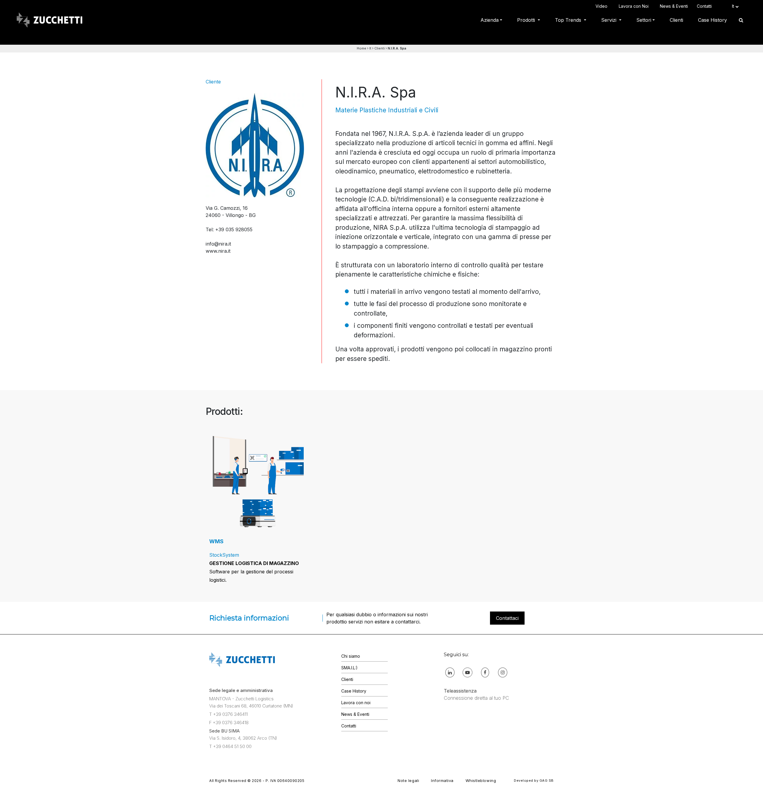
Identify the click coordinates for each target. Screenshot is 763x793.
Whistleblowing (481, 780)
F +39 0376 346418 (229, 722)
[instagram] (503, 672)
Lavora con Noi (635, 6)
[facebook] (485, 672)
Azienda (489, 20)
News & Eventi (674, 6)
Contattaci (507, 618)
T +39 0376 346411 (228, 714)
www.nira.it (218, 251)
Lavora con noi (355, 702)
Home (361, 48)
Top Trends (569, 20)
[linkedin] (450, 672)
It (370, 48)
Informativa (442, 780)
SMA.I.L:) (349, 667)
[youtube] (467, 672)
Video (602, 6)
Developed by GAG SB (534, 780)
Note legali (408, 780)
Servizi (609, 20)
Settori (643, 20)
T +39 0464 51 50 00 (230, 746)
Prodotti (526, 20)
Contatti (705, 6)
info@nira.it (218, 244)
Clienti (676, 20)
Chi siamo (350, 656)
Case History (712, 20)
